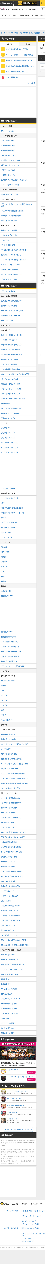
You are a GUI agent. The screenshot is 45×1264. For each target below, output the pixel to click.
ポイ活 (13, 3)
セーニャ (4, 695)
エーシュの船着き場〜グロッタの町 (13, 398)
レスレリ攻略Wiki (27, 1241)
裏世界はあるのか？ (8, 954)
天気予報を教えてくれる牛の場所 (13, 837)
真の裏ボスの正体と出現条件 (11, 301)
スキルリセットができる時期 (11, 871)
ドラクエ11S (5, 15)
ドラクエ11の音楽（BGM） (11, 906)
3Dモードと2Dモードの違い (11, 185)
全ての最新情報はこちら (9, 194)
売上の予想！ (6, 1018)
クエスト (4, 566)
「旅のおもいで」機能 (9, 279)
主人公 (3, 685)
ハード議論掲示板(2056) (9, 641)
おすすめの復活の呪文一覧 (10, 920)
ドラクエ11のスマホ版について (12, 969)
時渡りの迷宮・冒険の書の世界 (12, 508)
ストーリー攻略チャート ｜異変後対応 (19, 55)
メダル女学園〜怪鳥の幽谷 (10, 369)
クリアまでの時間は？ (9, 1023)
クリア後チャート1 (8, 428)
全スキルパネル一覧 (8, 680)
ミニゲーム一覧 (6, 537)
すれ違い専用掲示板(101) (10, 646)
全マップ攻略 (6, 532)
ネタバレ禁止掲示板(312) (10, 656)
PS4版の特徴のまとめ (9, 1003)
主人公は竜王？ (6, 994)
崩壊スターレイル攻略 (29, 1221)
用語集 (3, 581)
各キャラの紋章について (9, 974)
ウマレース (5, 240)
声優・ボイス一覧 (7, 320)
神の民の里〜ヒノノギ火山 (10, 413)
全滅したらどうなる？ (9, 812)
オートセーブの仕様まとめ (10, 798)
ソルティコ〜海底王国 (9, 364)
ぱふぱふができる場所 (9, 856)
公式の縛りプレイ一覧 (9, 235)
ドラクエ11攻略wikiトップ (10, 291)
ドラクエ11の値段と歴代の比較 (12, 211)
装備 (2, 571)
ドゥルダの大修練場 (8, 488)
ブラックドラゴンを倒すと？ (11, 817)
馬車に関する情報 (7, 1033)
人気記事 (9, 44)
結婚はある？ (6, 984)
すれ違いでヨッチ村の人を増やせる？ (14, 250)
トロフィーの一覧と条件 (9, 896)
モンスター (5, 547)
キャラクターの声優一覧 (9, 269)
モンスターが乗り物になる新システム (14, 259)
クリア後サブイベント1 (9, 442)
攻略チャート (24, 15)
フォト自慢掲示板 (12, 77)
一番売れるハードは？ (9, 175)
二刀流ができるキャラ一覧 (10, 915)
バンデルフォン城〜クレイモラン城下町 (15, 374)
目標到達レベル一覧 (8, 866)
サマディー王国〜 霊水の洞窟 (11, 354)
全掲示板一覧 (6, 591)
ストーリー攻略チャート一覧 (11, 335)
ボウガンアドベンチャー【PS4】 (12, 513)
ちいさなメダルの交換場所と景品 (13, 773)
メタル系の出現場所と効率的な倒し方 (14, 778)
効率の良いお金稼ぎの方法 (10, 886)
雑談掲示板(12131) (7, 596)
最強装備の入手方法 (8, 734)
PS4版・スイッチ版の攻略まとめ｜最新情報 (21, 60)
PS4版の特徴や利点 (8, 150)
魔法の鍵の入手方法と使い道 (11, 759)
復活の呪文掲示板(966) (9, 661)
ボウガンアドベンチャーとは (11, 274)
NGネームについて (7, 822)
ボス (2, 503)
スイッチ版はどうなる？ (9, 1013)
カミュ (3, 690)
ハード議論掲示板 (7, 140)
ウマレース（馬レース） (9, 527)
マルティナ (5, 715)
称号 (2, 576)
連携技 (3, 557)
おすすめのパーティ (8, 925)
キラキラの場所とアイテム (10, 910)
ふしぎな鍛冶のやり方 (9, 935)
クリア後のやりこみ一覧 (9, 498)
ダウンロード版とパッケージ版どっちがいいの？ (16, 205)
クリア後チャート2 (8, 433)
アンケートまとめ (7, 131)
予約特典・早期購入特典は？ (11, 215)
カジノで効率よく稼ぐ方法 (10, 788)
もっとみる (31, 83)
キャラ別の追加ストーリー (10, 315)
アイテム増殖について (9, 827)
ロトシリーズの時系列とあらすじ (13, 964)
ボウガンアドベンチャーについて (13, 165)
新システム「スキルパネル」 (11, 255)
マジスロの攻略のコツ (9, 522)
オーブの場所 (6, 749)
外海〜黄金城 (6, 403)
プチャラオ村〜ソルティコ (10, 393)
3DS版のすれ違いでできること (12, 160)
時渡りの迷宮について (9, 155)
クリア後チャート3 (8, 437)
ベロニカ (4, 700)
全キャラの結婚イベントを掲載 (12, 310)
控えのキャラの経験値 (9, 807)
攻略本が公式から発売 (9, 220)
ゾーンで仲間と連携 (8, 245)
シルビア (4, 705)
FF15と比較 (5, 979)
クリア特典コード (7, 891)
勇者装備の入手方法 (8, 861)
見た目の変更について (9, 930)
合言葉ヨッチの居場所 (9, 305)
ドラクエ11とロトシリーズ (10, 999)
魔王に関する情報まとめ (9, 959)
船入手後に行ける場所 (9, 754)
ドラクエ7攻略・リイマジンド (31, 1216)
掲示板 (28, 44)
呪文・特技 (5, 552)
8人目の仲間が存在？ (8, 1028)
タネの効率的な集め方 (9, 842)
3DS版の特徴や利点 (8, 145)
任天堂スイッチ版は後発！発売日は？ (14, 180)
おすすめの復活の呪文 (9, 881)
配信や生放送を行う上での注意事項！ (14, 940)
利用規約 (24, 1204)
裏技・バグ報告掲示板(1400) (11, 651)
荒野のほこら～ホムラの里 (10, 349)
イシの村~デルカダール (9, 340)
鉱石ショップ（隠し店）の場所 (12, 876)
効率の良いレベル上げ (9, 739)
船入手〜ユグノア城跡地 (9, 359)
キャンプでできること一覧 (10, 264)
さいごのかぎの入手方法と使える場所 (14, 763)
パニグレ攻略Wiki (27, 1238)
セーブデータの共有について (11, 803)
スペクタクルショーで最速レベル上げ (14, 744)
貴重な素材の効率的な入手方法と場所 (14, 783)
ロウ (2, 710)
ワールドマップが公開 (9, 989)
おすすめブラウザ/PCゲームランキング (19, 1129)
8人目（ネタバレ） (8, 720)
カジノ (3, 517)
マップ (15, 15)
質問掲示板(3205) (7, 632)
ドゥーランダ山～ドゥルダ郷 (11, 389)
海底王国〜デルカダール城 (10, 384)
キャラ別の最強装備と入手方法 (17, 49)
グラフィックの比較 (8, 170)
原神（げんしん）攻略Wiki (30, 1228)
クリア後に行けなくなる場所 (11, 847)
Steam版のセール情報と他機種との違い (15, 945)
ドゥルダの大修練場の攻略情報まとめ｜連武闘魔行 (21, 66)
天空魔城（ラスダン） (9, 418)
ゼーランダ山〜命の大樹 (9, 379)
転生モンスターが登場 (9, 230)
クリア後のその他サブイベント (17, 71)
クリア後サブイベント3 (9, 452)
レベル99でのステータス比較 (11, 852)
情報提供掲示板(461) (8, 637)
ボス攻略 (35, 15)
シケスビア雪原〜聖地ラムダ (11, 408)
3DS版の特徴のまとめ (9, 1008)
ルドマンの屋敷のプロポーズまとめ (13, 832)
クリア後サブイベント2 (9, 447)
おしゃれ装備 (6, 901)
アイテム (4, 561)
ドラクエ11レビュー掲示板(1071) (12, 666)
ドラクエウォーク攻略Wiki (30, 1224)
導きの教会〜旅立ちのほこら (11, 344)
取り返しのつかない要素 (9, 768)
